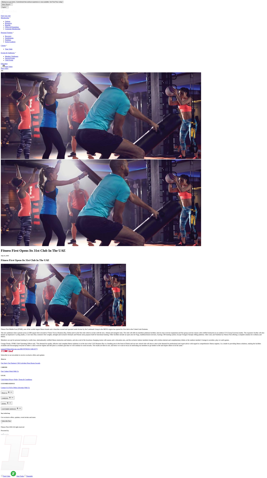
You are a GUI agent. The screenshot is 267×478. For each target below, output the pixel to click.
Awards (37, 363)
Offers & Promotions (12, 27)
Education (4, 64)
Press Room (31, 363)
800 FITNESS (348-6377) (29, 349)
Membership (5, 18)
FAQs (10, 388)
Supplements (9, 38)
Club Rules (5, 379)
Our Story (4, 363)
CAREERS (5, 398)
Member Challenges (11, 56)
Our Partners (12, 363)
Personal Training (6, 33)
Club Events (9, 60)
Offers (15, 388)
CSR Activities (22, 363)
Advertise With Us (24, 388)
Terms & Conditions (25, 379)
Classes (3, 45)
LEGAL (4, 403)
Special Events (10, 58)
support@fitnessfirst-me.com (10, 349)
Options (7, 21)
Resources (8, 23)
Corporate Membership (12, 29)
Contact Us (4, 388)
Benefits (7, 25)
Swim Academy (10, 42)
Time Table (8, 49)
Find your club (6, 16)
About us (5, 393)
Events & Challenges (8, 53)
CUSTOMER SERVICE (9, 409)
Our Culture (5, 371)
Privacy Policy (14, 379)
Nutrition (8, 40)
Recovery (8, 36)
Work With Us (14, 371)
